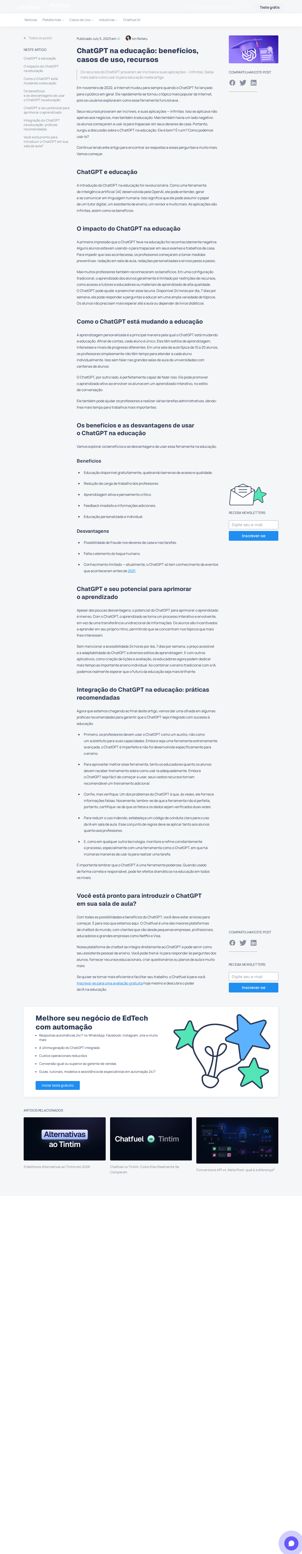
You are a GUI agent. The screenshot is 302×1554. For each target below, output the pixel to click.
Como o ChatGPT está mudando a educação (41, 81)
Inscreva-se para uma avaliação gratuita (110, 983)
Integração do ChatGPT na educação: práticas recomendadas (42, 124)
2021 (132, 570)
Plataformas (51, 19)
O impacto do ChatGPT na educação (41, 68)
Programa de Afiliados (218, 7)
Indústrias (107, 19)
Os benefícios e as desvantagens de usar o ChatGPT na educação (44, 95)
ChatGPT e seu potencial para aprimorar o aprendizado (46, 110)
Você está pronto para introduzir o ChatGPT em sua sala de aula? (46, 141)
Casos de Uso (80, 19)
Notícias (31, 19)
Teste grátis (269, 7)
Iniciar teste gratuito (58, 1085)
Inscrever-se (253, 535)
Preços (192, 7)
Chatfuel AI (131, 19)
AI (118, 38)
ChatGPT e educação (40, 58)
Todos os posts (40, 38)
